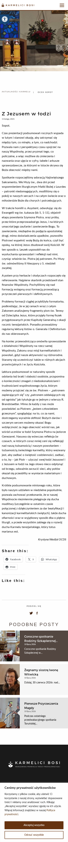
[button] (4, 19)
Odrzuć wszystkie (34, 835)
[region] (34, 812)
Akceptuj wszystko (34, 825)
